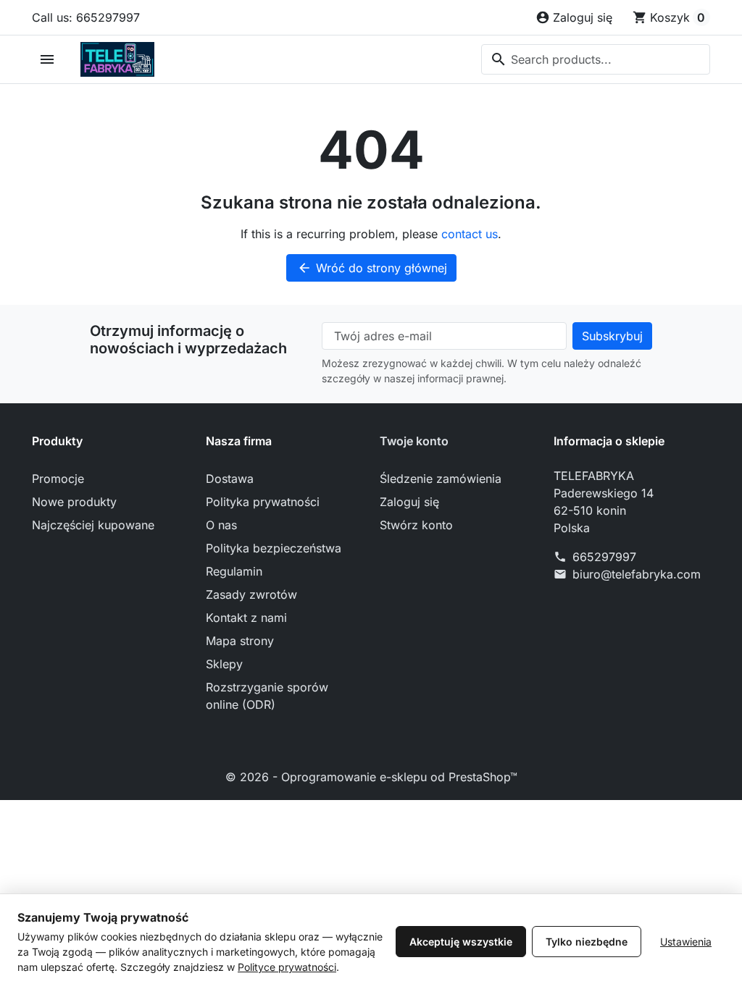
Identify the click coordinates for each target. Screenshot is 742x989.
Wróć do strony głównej (372, 268)
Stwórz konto (416, 525)
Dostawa (230, 478)
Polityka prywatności (263, 501)
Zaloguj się (409, 501)
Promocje (58, 478)
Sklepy (224, 664)
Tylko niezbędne (587, 941)
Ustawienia (686, 941)
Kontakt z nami (246, 617)
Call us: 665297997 (86, 17)
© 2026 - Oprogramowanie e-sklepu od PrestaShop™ (371, 777)
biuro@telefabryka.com (636, 574)
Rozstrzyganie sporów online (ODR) (267, 696)
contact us (469, 234)
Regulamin (234, 571)
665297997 (604, 557)
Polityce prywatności (287, 967)
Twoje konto (414, 441)
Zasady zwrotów (251, 594)
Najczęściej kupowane (93, 525)
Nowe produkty (74, 501)
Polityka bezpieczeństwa (273, 548)
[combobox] (595, 59)
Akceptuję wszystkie (460, 941)
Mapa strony (240, 641)
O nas (221, 525)
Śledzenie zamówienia (440, 478)
